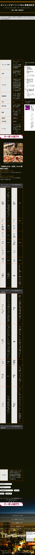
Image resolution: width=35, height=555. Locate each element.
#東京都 (17, 490)
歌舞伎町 (19, 17)
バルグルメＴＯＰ (17, 515)
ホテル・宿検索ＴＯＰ (17, 526)
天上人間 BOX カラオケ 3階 (32, 108)
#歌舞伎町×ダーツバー (6, 490)
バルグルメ (3, 17)
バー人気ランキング (17, 519)
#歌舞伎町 (8, 493)
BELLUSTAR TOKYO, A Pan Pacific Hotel (30, 81)
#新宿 (2, 493)
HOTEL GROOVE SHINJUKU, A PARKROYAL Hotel (30, 69)
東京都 (9, 17)
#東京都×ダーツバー (6, 484)
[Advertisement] (17, 39)
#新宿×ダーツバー (5, 487)
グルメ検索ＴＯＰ (17, 523)
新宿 (14, 17)
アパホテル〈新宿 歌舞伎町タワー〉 (30, 90)
